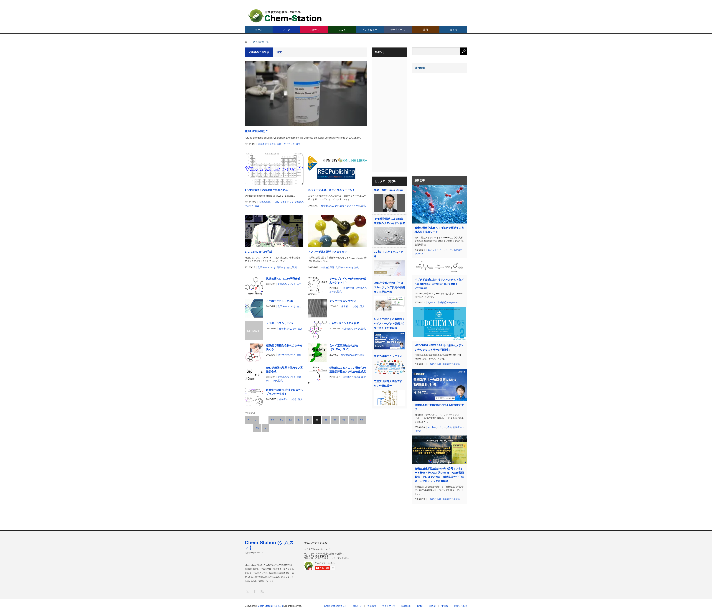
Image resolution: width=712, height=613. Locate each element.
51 (281, 419)
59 (352, 419)
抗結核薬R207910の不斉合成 (283, 278)
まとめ (453, 29)
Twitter (420, 606)
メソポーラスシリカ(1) (279, 323)
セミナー (441, 427)
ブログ (286, 29)
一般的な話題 (327, 267)
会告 (449, 427)
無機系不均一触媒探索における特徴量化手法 (439, 406)
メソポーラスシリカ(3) (279, 300)
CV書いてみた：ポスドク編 (388, 254)
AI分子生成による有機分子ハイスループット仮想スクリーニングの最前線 (389, 323)
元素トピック (287, 202)
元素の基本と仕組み (269, 202)
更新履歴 (371, 606)
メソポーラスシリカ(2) (342, 300)
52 (290, 419)
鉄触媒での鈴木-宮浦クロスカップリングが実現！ (284, 391)
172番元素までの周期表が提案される (266, 189)
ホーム (258, 29)
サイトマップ (388, 606)
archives (432, 427)
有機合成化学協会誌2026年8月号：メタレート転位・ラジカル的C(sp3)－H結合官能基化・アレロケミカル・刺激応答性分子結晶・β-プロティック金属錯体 (439, 474)
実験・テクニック (286, 144)
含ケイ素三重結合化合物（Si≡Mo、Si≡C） (343, 347)
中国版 (444, 606)
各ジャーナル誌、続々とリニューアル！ (331, 189)
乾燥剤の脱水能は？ (256, 131)
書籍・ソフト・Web (350, 205)
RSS (262, 591)
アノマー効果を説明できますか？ (327, 251)
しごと (342, 29)
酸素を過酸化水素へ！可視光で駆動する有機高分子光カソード (439, 229)
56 (326, 419)
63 (257, 428)
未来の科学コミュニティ (388, 356)
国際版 (432, 606)
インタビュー (370, 29)
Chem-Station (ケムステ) (269, 545)
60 (361, 419)
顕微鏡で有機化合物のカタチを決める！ (284, 347)
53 (299, 419)
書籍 (425, 29)
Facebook (406, 606)
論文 (298, 144)
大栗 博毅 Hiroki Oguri (388, 189)
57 (335, 419)
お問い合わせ (460, 606)
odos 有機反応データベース (445, 302)
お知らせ (357, 606)
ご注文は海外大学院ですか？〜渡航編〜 (388, 383)
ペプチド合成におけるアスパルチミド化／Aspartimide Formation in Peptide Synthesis (439, 283)
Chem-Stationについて (335, 606)
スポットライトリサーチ (440, 250)
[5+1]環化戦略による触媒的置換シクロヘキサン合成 (389, 221)
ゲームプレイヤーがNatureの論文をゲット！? (347, 280)
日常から (281, 267)
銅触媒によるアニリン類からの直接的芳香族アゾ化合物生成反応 (347, 370)
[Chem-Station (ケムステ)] (285, 16)
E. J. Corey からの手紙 (258, 251)
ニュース (314, 29)
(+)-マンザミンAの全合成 (344, 323)
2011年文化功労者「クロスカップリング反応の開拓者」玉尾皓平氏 (389, 287)
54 (308, 419)
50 (272, 419)
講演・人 (296, 267)
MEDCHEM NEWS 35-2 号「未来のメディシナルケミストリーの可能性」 (439, 347)
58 (343, 419)
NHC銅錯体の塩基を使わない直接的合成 (284, 369)
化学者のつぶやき (267, 144)
